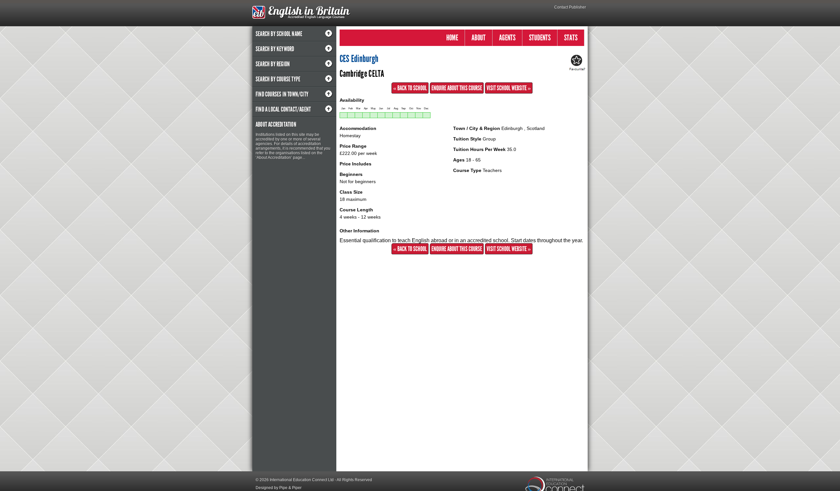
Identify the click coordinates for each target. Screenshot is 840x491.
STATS (571, 37)
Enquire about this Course (456, 88)
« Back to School (410, 88)
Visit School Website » (509, 88)
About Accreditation (276, 124)
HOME (452, 37)
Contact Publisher (570, 7)
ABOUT (479, 37)
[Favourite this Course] (576, 63)
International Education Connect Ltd (302, 480)
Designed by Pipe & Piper (279, 487)
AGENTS (507, 37)
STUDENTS (540, 37)
